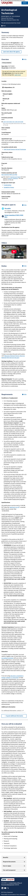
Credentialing (7, 185)
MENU (25, 3)
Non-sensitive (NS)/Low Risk (9, 174)
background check (15, 177)
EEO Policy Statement (7, 892)
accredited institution (7, 658)
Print (4, 25)
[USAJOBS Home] (7, 2)
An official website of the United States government (14, 0)
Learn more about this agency (11, 51)
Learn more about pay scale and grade (13, 121)
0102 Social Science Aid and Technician (15, 149)
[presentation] (14, 87)
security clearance (13, 178)
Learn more (17, 75)
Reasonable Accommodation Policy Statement (13, 894)
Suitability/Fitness (9, 187)
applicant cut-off (14, 507)
